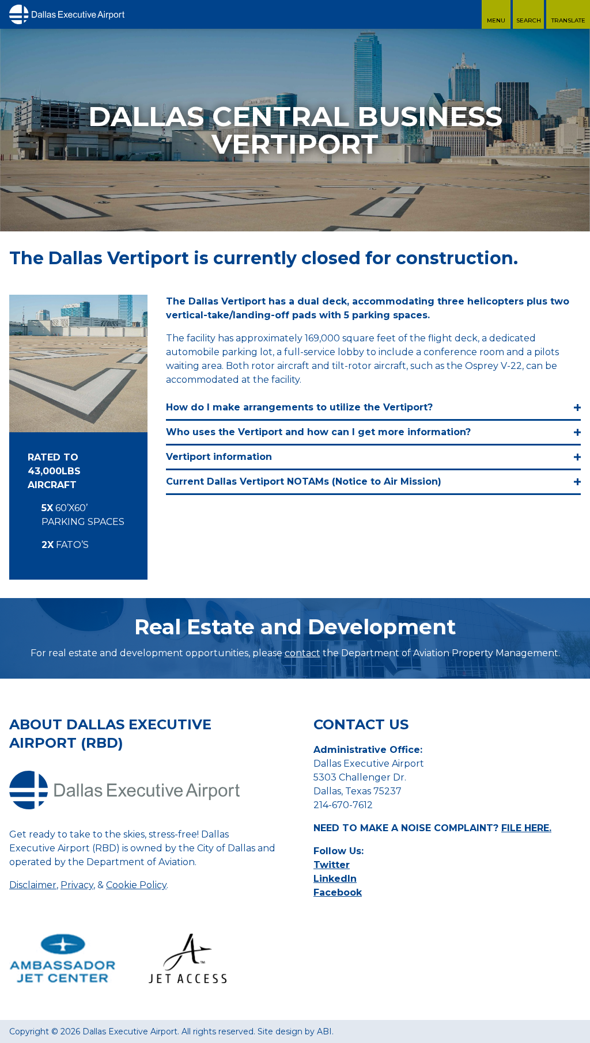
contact (302, 653)
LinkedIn (335, 878)
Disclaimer (32, 885)
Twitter (331, 864)
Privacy (76, 885)
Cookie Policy (136, 885)
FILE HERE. (526, 828)
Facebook (337, 892)
